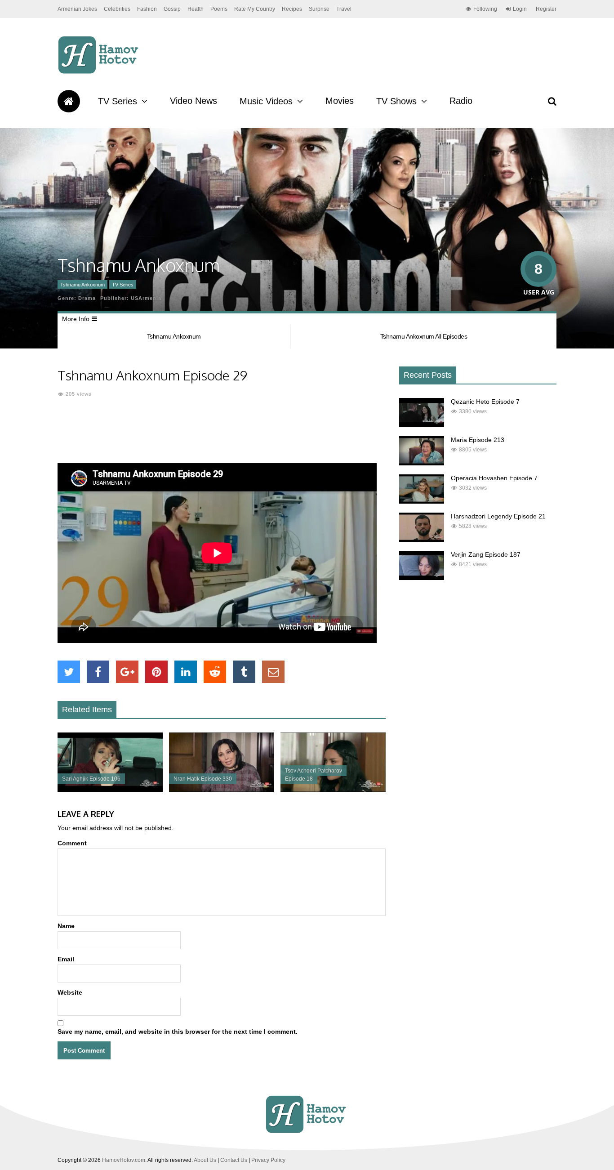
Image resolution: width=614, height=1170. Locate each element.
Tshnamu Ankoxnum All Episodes (423, 336)
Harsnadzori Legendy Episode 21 (498, 516)
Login (520, 9)
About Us (205, 1160)
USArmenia (146, 298)
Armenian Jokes (77, 9)
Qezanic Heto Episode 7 (485, 401)
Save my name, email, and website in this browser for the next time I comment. (178, 1031)
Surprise (319, 9)
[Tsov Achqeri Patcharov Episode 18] (333, 789)
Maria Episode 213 (477, 439)
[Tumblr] (244, 672)
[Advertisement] (221, 436)
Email (66, 959)
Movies (339, 101)
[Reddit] (215, 672)
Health (195, 9)
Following (485, 9)
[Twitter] (69, 672)
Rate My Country (254, 9)
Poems (218, 9)
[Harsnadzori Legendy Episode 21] (421, 539)
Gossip (172, 9)
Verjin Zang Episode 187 (486, 554)
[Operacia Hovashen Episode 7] (421, 501)
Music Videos (266, 101)
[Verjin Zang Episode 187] (421, 577)
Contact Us (233, 1160)
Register (546, 9)
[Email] (273, 672)
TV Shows (396, 101)
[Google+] (127, 672)
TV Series (117, 101)
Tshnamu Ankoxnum (82, 284)
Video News (193, 101)
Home (69, 101)
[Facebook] (98, 672)
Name (66, 925)
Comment (72, 843)
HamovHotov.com (123, 1160)
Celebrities (117, 9)
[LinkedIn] (185, 672)
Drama (87, 298)
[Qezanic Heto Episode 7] (421, 425)
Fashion (147, 9)
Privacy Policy (268, 1160)
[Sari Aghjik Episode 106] (110, 789)
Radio (460, 101)
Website (70, 992)
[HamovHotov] (100, 72)
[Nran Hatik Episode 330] (221, 789)
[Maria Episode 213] (421, 463)
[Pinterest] (156, 672)
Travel (343, 9)
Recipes (292, 9)
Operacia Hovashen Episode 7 (494, 478)
